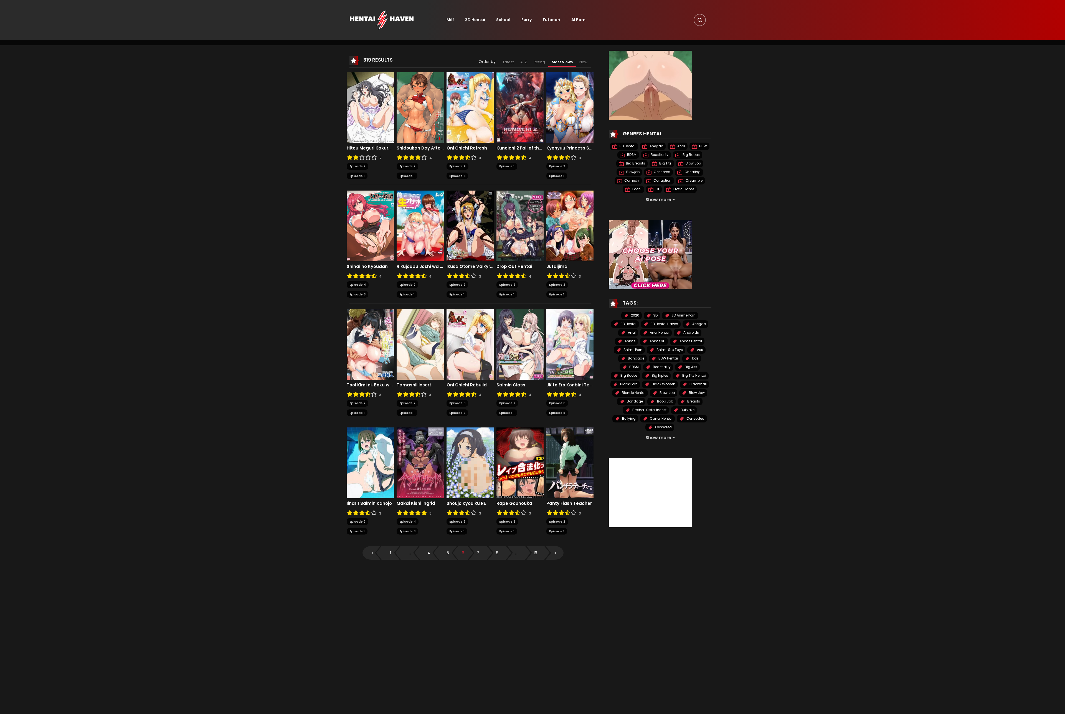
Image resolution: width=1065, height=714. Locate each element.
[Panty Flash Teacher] (570, 462)
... (410, 553)
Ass (699, 350)
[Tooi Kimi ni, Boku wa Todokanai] (370, 344)
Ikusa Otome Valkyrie (470, 266)
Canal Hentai (660, 418)
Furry (526, 19)
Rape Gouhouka (514, 503)
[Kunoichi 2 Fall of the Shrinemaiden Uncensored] (520, 107)
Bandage (635, 358)
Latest (508, 62)
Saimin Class (510, 385)
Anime (629, 341)
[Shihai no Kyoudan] (370, 226)
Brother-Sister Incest (649, 410)
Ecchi (636, 189)
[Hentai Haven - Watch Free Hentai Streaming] (381, 19)
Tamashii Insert (414, 385)
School (503, 19)
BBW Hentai (668, 358)
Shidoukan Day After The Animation (420, 148)
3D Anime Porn (683, 315)
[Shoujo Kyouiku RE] (470, 462)
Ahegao (656, 146)
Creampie (694, 180)
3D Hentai (475, 19)
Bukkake (687, 410)
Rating (539, 62)
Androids (691, 332)
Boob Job (664, 401)
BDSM (631, 155)
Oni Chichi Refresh (467, 148)
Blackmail (698, 384)
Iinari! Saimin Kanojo (369, 503)
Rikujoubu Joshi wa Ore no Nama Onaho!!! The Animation (420, 266)
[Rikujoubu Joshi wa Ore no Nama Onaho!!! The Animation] (420, 226)
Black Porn (628, 384)
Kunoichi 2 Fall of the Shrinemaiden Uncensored (520, 148)
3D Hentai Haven (664, 324)
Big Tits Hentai (693, 375)
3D (655, 315)
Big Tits (664, 163)
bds (695, 358)
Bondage (634, 401)
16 (535, 553)
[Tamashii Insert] (420, 344)
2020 (634, 315)
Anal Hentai (659, 332)
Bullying (628, 418)
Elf (657, 189)
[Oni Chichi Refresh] (470, 107)
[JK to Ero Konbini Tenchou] (570, 344)
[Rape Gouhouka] (520, 462)
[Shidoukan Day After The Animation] (420, 107)
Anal (680, 146)
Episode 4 (457, 166)
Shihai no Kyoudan (367, 266)
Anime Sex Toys (669, 350)
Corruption (662, 180)
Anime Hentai (690, 341)
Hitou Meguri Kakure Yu (370, 148)
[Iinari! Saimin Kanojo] (370, 462)
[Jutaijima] (570, 226)
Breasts (693, 401)
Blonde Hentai (633, 393)
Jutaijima (556, 266)
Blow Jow (696, 393)
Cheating (692, 172)
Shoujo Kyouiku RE (466, 503)
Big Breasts (635, 163)
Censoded (695, 418)
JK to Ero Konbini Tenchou (570, 385)
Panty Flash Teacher (569, 503)
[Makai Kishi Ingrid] (420, 462)
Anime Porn (632, 350)
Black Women (663, 384)
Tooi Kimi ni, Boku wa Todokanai (370, 385)
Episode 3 (457, 176)
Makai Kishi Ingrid (416, 503)
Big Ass (690, 367)
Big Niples (659, 375)
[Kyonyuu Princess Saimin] (570, 107)
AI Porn (578, 19)
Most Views (562, 62)
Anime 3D (657, 341)
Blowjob (632, 172)
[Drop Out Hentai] (520, 226)
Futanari (551, 19)
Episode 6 (557, 403)
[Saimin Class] (520, 344)
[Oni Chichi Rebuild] (470, 344)
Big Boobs (691, 155)
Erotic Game (683, 189)
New (583, 62)
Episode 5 (557, 413)
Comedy (631, 180)
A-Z (523, 62)
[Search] (700, 20)
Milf (450, 19)
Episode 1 (357, 176)
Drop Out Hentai (514, 266)
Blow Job (693, 163)
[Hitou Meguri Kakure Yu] (370, 107)
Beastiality (659, 155)
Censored (661, 172)
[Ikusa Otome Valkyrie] (470, 226)
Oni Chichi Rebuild (467, 385)
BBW (702, 146)
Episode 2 (357, 166)
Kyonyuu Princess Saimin (570, 148)
